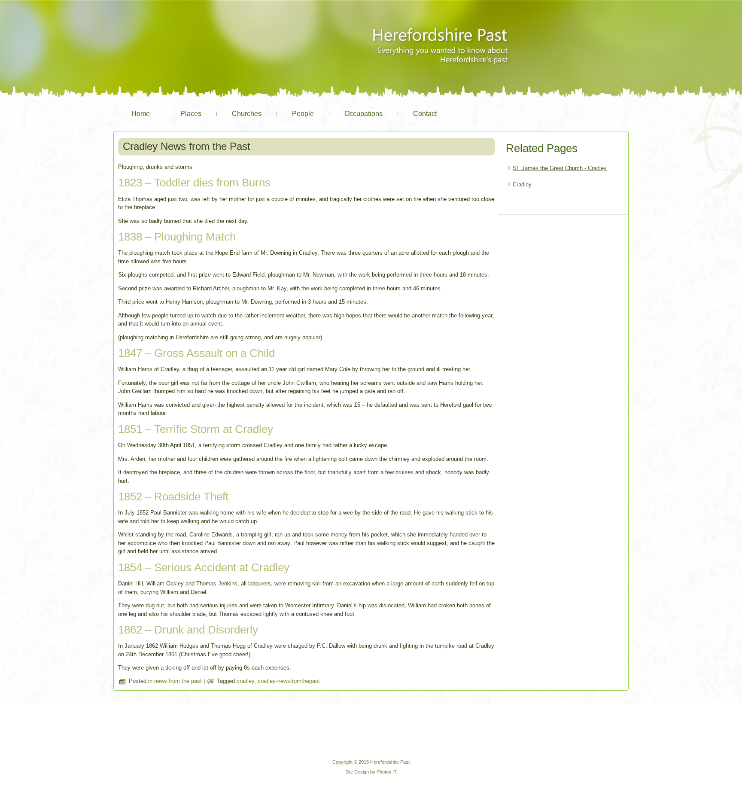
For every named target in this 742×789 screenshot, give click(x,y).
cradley (245, 681)
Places (190, 113)
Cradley (522, 184)
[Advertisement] (563, 271)
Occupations (363, 113)
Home (140, 113)
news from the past (178, 681)
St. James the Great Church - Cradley (560, 168)
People (303, 113)
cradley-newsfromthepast (289, 681)
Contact (425, 113)
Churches (247, 113)
